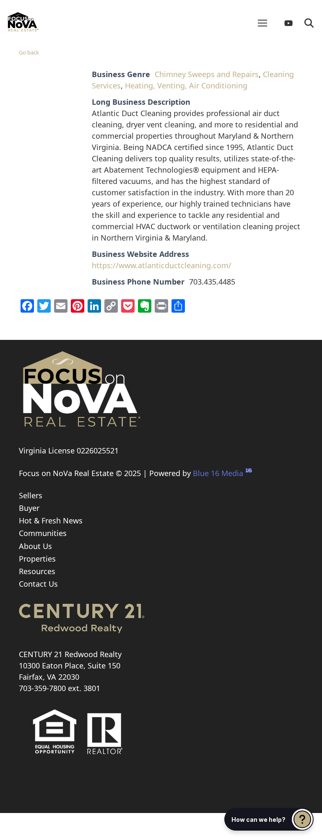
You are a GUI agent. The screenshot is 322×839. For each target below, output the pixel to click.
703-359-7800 (42, 688)
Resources (37, 571)
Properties (37, 559)
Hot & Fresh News (51, 520)
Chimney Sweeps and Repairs (207, 74)
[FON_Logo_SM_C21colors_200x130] (23, 19)
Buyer (29, 508)
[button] (309, 23)
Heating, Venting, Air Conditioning (186, 85)
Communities (43, 533)
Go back (29, 52)
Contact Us (38, 584)
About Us (35, 546)
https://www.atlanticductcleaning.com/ (161, 265)
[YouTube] (291, 23)
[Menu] (262, 23)
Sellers (30, 495)
